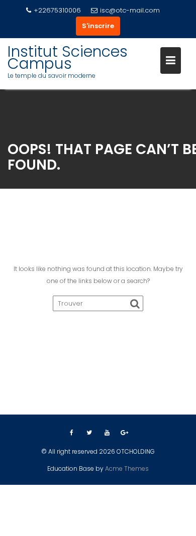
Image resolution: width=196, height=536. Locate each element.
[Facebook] (72, 433)
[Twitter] (89, 433)
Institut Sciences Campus (68, 57)
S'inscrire (98, 26)
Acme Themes (127, 468)
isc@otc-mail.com (130, 10)
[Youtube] (107, 433)
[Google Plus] (125, 433)
